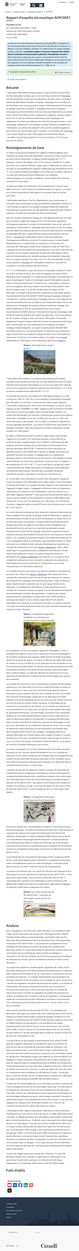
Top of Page (10, 1246)
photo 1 (61, 340)
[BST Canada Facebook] (20, 1185)
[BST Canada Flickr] (15, 1185)
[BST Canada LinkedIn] (26, 1185)
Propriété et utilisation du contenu (27, 57)
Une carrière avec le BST (14, 1210)
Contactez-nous (11, 1214)
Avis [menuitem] (38, 1232)
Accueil (7, 12)
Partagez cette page (63, 72)
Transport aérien (19, 12)
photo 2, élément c (38, 574)
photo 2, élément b (29, 557)
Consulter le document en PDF (23, 72)
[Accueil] (15, 4)
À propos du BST (11, 1204)
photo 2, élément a (47, 547)
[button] (37, 5)
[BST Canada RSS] (31, 1185)
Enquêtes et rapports (35, 12)
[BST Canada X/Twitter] (10, 1190)
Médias (8, 1217)
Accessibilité (10, 1207)
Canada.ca (62, 2)
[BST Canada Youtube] (10, 1185)
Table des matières (18, 79)
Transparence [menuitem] (12, 1232)
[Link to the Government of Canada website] (49, 1246)
